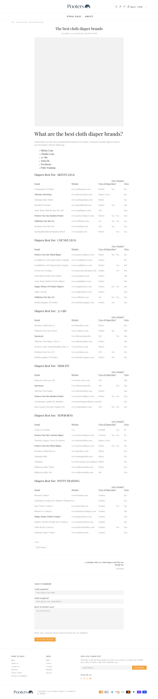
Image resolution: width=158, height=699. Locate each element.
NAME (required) (41, 589)
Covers (48, 663)
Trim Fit (45, 160)
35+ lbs (44, 157)
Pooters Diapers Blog (21, 22)
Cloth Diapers (41, 547)
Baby (48, 660)
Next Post (120, 568)
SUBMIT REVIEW (46, 639)
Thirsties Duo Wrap (43, 194)
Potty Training (48, 167)
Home (12, 22)
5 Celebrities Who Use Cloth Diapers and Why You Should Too (104, 563)
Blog (13, 660)
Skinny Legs (47, 150)
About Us (14, 663)
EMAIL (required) (41, 598)
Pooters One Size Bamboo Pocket (49, 215)
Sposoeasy (39, 336)
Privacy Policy (16, 673)
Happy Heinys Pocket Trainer (47, 516)
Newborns (46, 164)
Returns (14, 669)
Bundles (49, 669)
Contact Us (15, 666)
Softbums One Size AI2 (44, 221)
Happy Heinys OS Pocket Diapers (49, 286)
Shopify (43, 693)
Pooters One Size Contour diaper (49, 435)
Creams (49, 666)
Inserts (49, 673)
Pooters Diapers (79, 7)
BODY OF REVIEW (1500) (44, 607)
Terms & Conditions (19, 676)
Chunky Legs (47, 153)
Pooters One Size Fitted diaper (47, 254)
